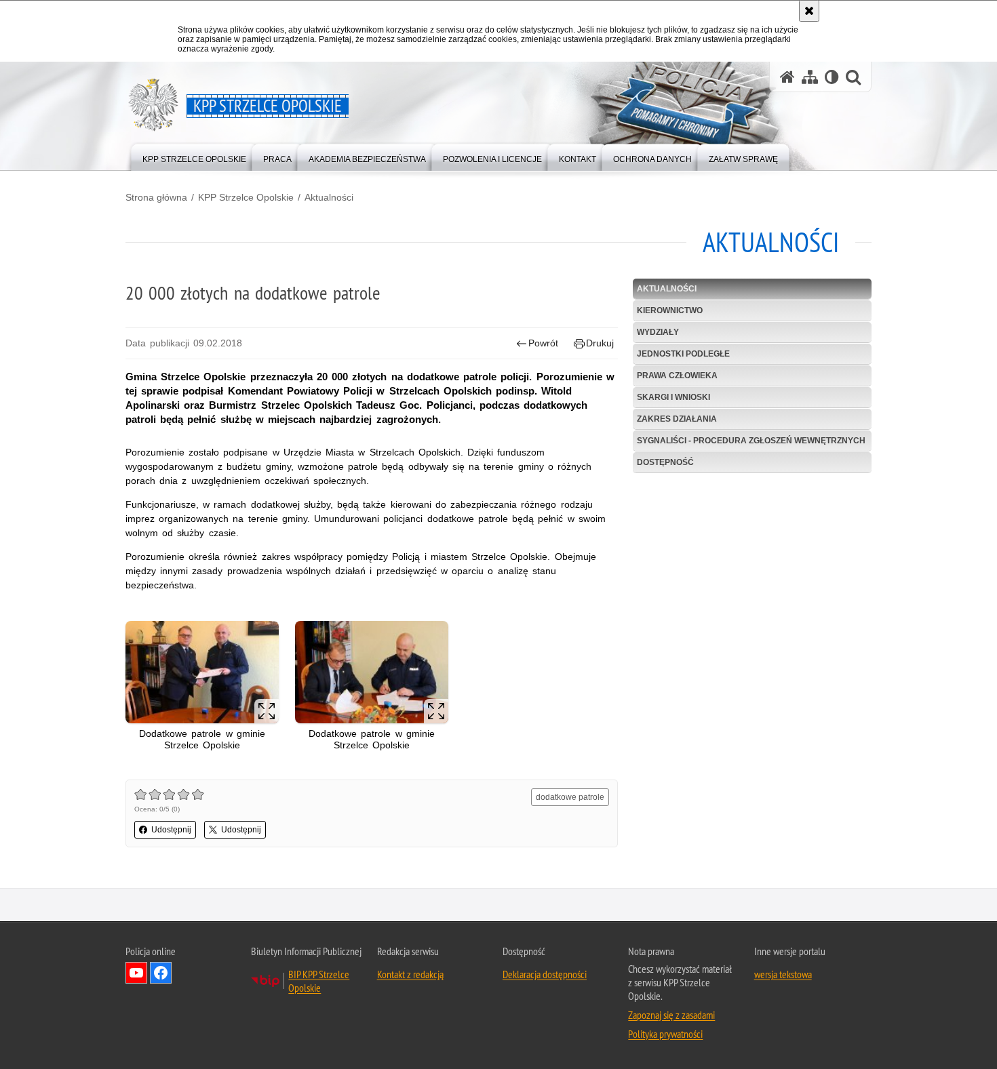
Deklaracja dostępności (545, 974)
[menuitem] (194, 156)
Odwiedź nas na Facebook (161, 973)
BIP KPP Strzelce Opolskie (318, 980)
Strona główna (156, 197)
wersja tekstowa (783, 974)
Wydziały (658, 332)
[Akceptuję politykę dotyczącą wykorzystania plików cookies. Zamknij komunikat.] (809, 11)
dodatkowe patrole (570, 797)
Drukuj (600, 343)
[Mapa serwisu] (810, 76)
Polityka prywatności (665, 1034)
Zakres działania (677, 419)
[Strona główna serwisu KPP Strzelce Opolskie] (787, 76)
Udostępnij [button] (171, 829)
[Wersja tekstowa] (832, 76)
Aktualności (329, 197)
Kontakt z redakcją (410, 974)
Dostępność (665, 462)
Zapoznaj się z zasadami (671, 1015)
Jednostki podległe (683, 354)
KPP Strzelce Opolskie (246, 197)
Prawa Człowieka (677, 375)
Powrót (543, 343)
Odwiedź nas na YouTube (136, 973)
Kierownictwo (670, 310)
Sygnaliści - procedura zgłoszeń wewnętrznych (751, 440)
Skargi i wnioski (673, 397)
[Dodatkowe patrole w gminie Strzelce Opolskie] (202, 672)
